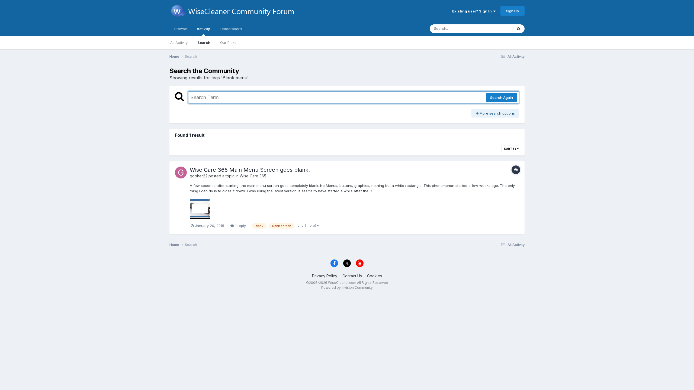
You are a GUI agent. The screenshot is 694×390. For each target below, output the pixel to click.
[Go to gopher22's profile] (181, 172)
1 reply (240, 225)
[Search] (519, 28)
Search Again (501, 97)
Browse (180, 29)
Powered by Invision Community (347, 287)
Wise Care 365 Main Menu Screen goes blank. (250, 170)
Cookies (374, 276)
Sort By (510, 148)
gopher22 (198, 176)
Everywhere (495, 29)
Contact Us (352, 276)
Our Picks (228, 42)
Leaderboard (231, 29)
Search (203, 42)
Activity (203, 29)
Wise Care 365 (253, 176)
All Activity (179, 42)
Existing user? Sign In (472, 11)
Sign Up (512, 11)
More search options (496, 113)
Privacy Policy (324, 276)
